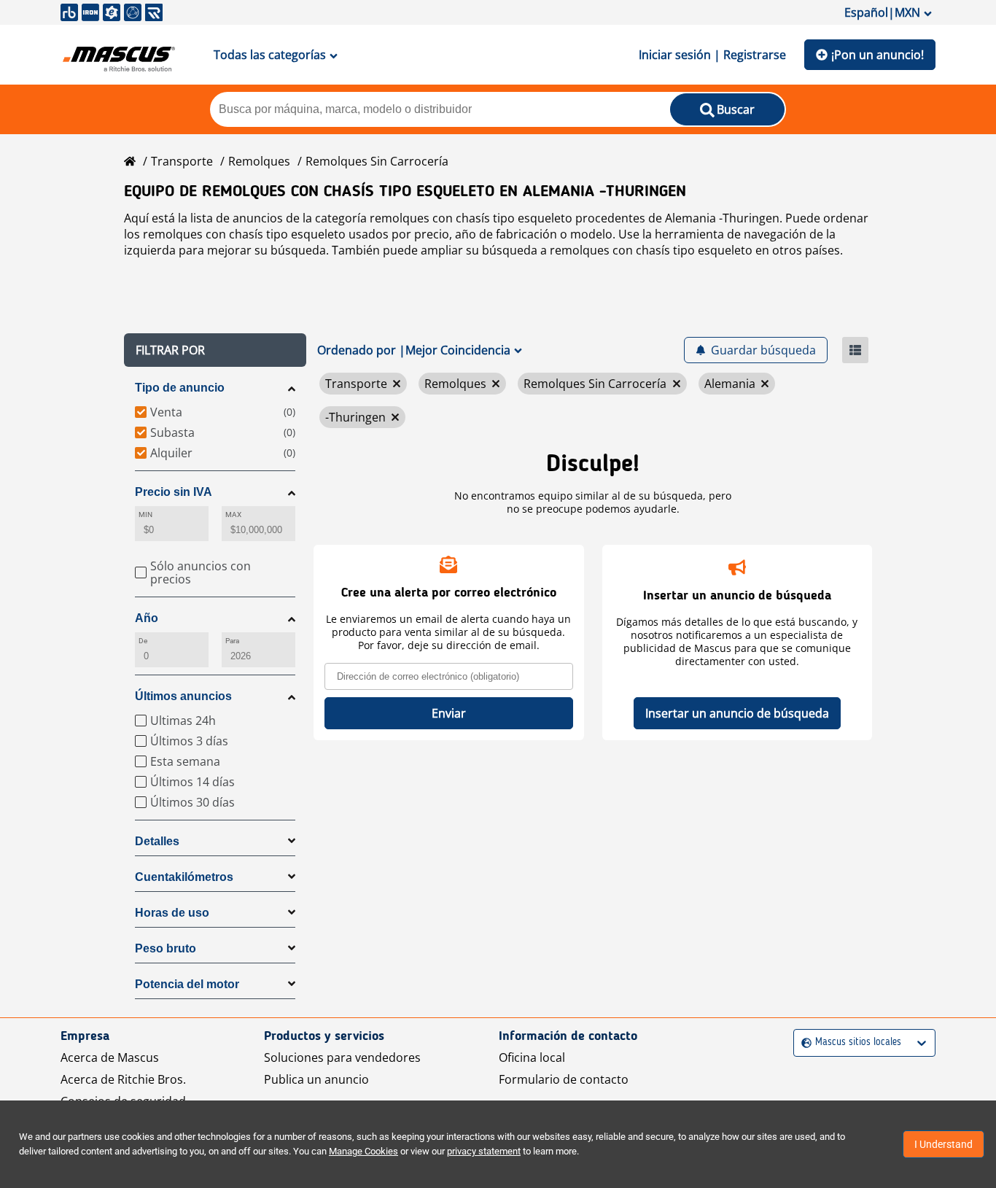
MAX (233, 514)
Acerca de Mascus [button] (110, 1057)
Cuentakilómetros (184, 877)
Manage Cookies (363, 1151)
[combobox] (803, 1042)
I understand (943, 1144)
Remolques (259, 161)
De (143, 641)
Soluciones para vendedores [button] (342, 1057)
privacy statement (484, 1151)
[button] (215, 350)
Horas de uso (172, 912)
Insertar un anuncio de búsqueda (737, 713)
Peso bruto (165, 948)
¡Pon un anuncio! (877, 55)
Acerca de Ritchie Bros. (123, 1079)
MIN (145, 514)
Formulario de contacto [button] (564, 1079)
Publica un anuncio (316, 1079)
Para (232, 641)
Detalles (157, 841)
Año (146, 618)
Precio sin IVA (173, 492)
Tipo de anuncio (180, 387)
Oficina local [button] (532, 1057)
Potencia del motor (187, 984)
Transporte (182, 161)
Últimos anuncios (183, 696)
